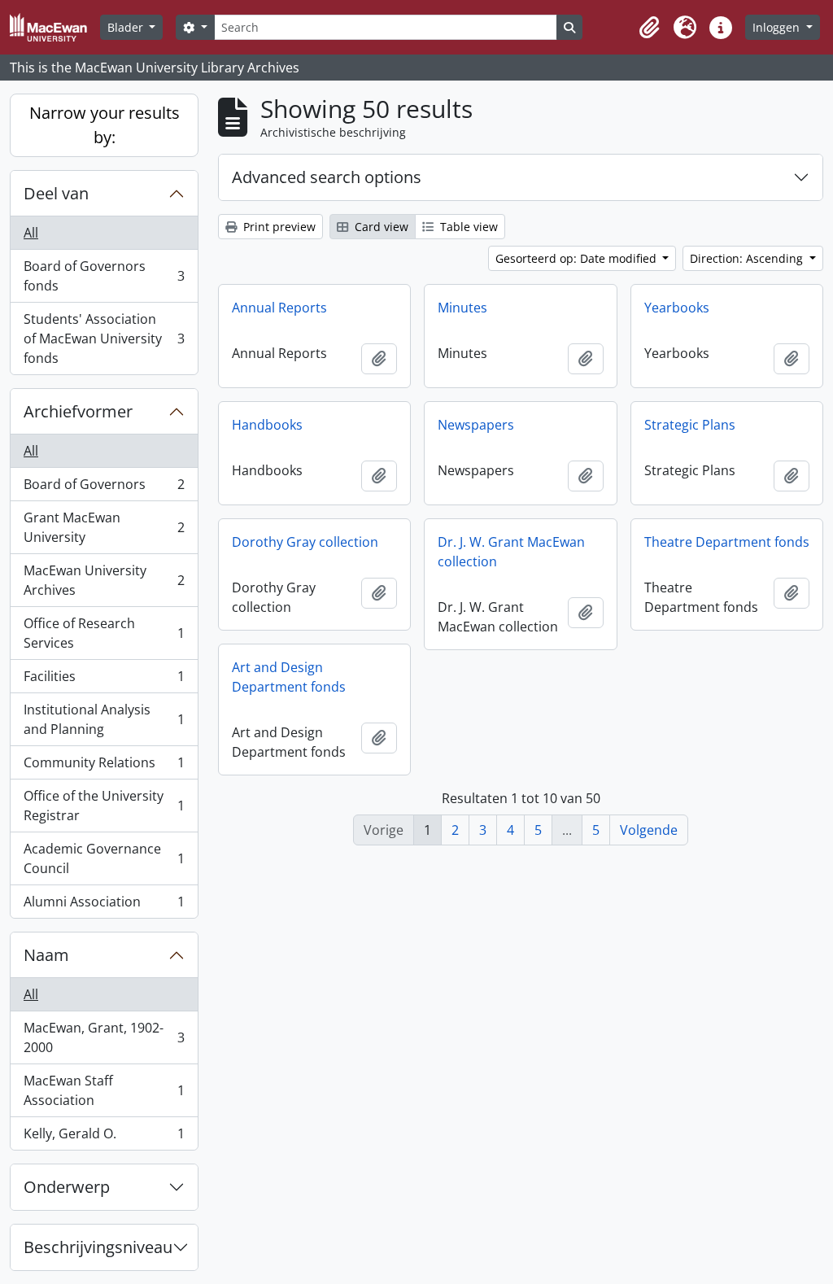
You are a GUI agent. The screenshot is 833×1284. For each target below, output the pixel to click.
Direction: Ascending (748, 258)
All (31, 233)
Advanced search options (326, 177)
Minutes (462, 308)
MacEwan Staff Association (104, 1090)
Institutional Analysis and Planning (104, 719)
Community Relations (104, 766)
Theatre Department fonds (726, 542)
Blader (126, 27)
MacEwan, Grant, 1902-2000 (104, 1037)
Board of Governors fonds (104, 276)
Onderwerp (67, 1187)
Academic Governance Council (104, 858)
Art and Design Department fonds (289, 677)
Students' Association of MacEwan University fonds (104, 338)
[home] (55, 27)
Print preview (278, 226)
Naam (46, 955)
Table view (467, 226)
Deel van (56, 193)
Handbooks (267, 425)
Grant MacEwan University (104, 527)
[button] (649, 28)
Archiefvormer (78, 411)
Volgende (649, 830)
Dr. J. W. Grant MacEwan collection (511, 551)
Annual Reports (279, 308)
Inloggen (777, 27)
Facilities (104, 680)
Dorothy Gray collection (305, 542)
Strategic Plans (689, 425)
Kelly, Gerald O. (104, 1137)
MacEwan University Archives (104, 580)
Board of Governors (104, 488)
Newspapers (476, 425)
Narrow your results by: (104, 125)
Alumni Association (104, 905)
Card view (379, 226)
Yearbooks (676, 308)
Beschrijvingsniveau (98, 1247)
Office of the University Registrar (104, 805)
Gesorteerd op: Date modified (577, 258)
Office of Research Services (104, 633)
